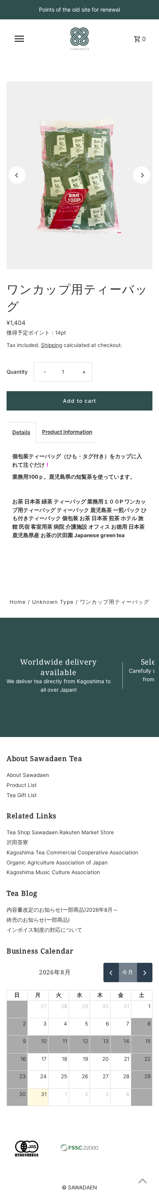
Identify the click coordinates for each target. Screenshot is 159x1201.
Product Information (67, 432)
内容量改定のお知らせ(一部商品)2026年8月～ (62, 910)
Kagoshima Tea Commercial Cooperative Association (72, 852)
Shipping (51, 345)
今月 (128, 972)
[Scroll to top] (142, 1180)
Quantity (17, 372)
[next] (144, 972)
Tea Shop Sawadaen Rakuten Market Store (60, 832)
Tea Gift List (22, 795)
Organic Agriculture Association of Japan (57, 862)
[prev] (111, 972)
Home (18, 602)
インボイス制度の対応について (44, 930)
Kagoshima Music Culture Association (53, 872)
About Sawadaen (28, 775)
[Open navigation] (19, 38)
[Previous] (17, 175)
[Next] (142, 175)
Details (21, 432)
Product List (22, 785)
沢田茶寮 (17, 842)
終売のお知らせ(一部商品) (38, 920)
